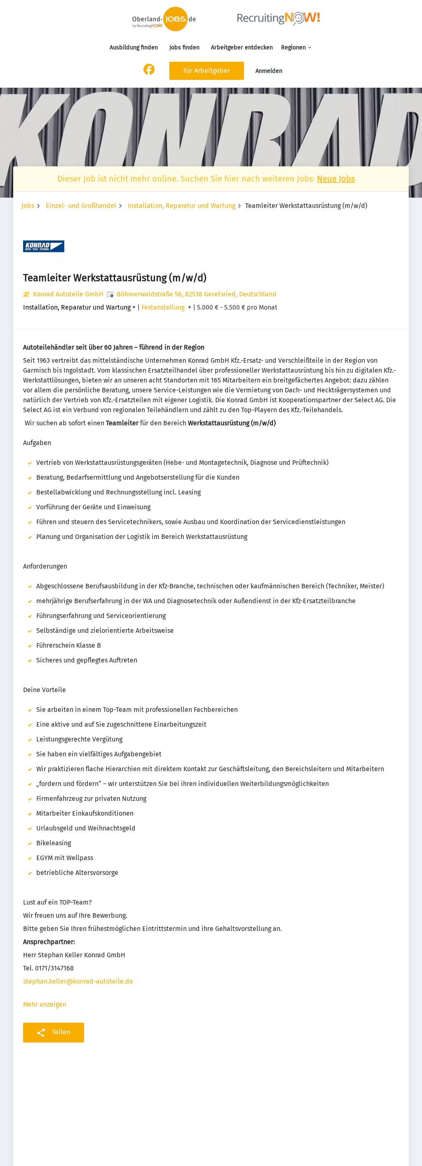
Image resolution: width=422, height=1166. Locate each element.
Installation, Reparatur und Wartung (181, 206)
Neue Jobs (336, 179)
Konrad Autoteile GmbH (68, 294)
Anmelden (269, 71)
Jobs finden (184, 47)
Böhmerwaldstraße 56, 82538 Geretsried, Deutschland (197, 294)
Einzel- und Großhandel (81, 206)
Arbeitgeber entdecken (242, 47)
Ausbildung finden (134, 47)
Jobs (27, 206)
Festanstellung (163, 307)
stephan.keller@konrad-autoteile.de (78, 981)
